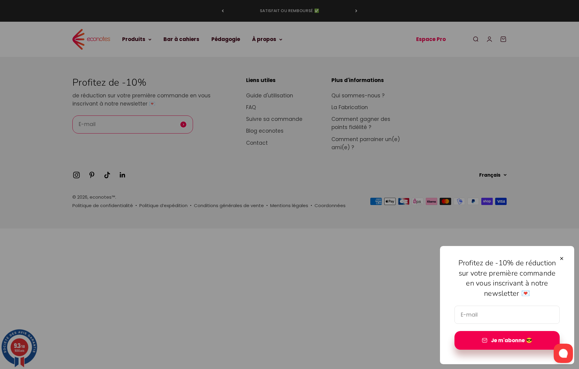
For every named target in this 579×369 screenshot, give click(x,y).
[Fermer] (562, 258)
